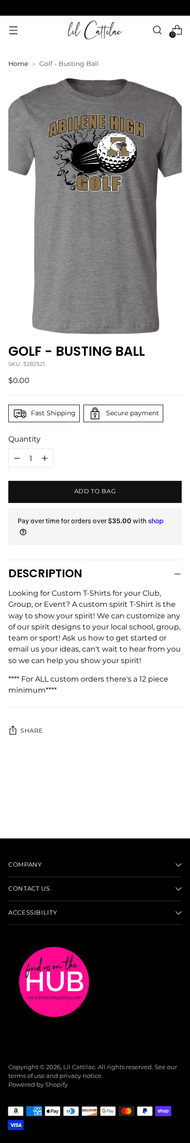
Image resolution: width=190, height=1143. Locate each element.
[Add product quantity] (17, 458)
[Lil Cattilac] (95, 30)
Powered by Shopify (38, 1084)
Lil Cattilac (79, 1067)
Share (31, 730)
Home (18, 64)
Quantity (24, 438)
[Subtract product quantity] (44, 458)
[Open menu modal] (13, 30)
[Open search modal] (157, 30)
